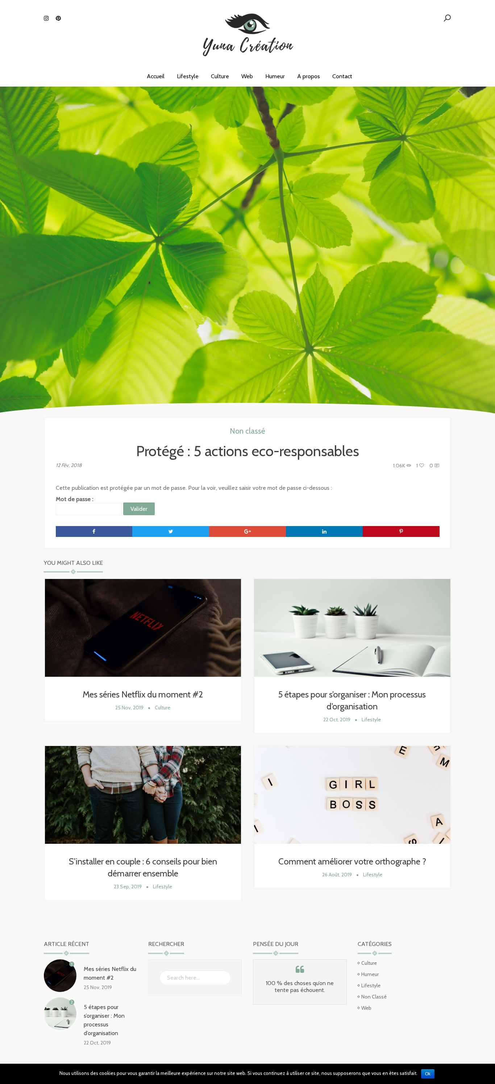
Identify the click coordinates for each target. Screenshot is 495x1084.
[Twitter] (170, 531)
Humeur (275, 76)
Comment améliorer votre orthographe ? (352, 861)
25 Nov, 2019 (129, 707)
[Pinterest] (401, 531)
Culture (220, 76)
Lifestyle (188, 76)
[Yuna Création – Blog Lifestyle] (247, 32)
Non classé (247, 430)
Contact (342, 76)
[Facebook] (94, 531)
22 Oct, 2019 (336, 719)
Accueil (156, 76)
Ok (427, 1073)
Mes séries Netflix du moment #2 (143, 694)
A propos (308, 76)
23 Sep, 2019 (128, 886)
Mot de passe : (74, 499)
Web (247, 76)
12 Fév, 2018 (69, 465)
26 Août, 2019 (337, 874)
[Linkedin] (324, 531)
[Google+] (247, 531)
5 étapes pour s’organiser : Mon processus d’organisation (104, 1020)
